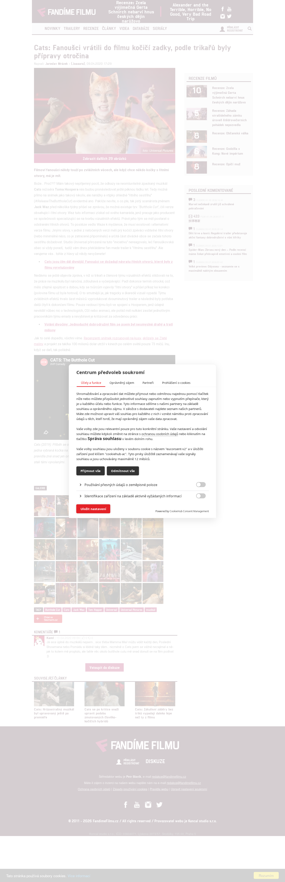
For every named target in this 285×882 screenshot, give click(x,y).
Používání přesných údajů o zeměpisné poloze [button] (120, 484)
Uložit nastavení (93, 509)
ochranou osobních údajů (159, 433)
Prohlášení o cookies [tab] (176, 382)
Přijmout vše (91, 471)
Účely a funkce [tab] (91, 382)
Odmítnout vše (123, 471)
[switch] (197, 506)
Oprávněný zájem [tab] (122, 382)
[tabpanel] (142, 475)
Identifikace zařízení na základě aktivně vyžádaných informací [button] (133, 496)
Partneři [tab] (148, 382)
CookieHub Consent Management (189, 511)
